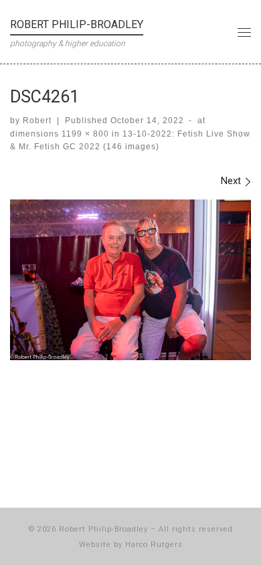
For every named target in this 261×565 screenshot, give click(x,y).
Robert (37, 120)
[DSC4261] (130, 279)
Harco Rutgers (154, 544)
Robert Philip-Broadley (103, 529)
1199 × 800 (84, 134)
